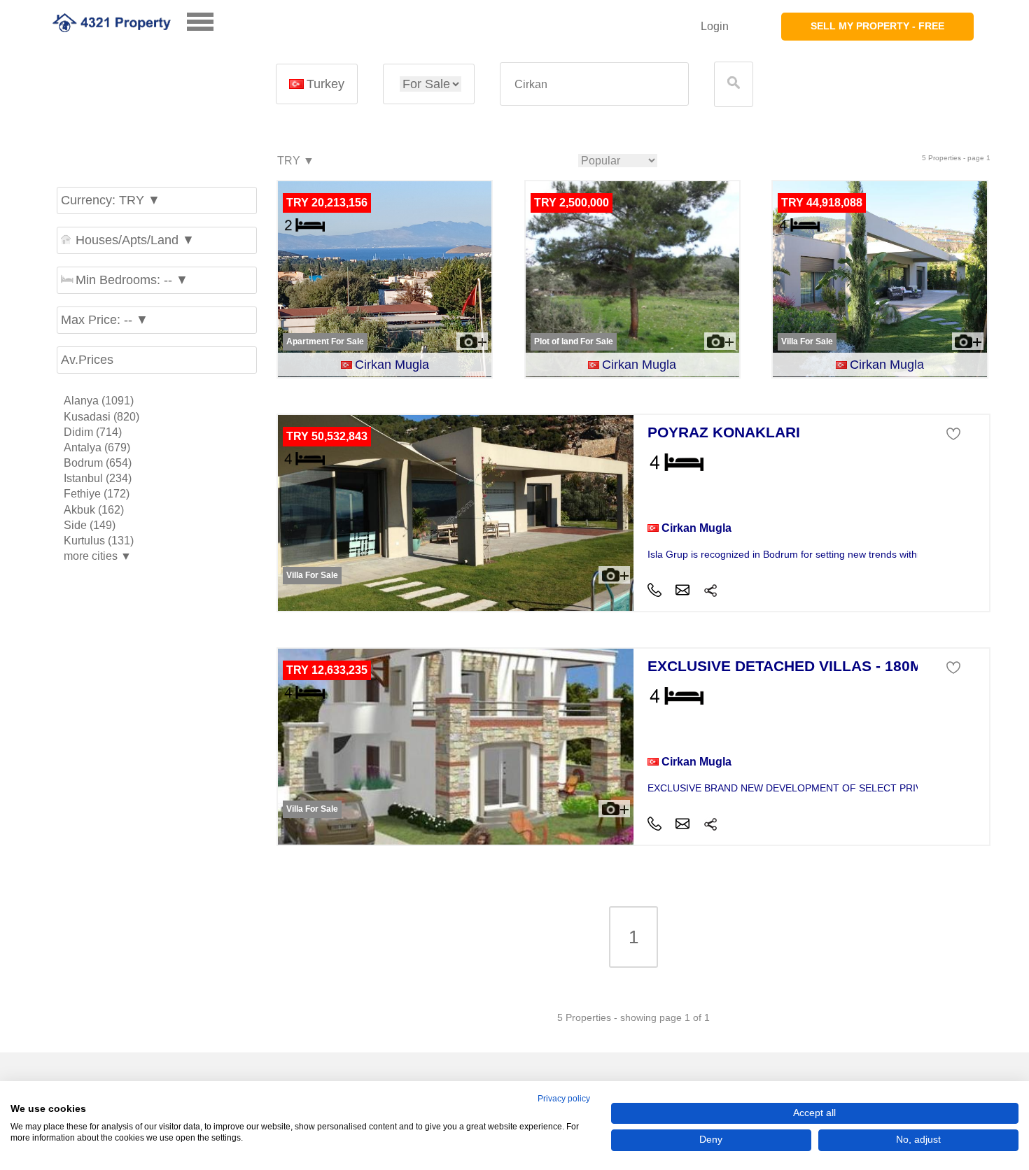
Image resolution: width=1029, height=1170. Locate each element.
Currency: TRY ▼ (110, 200)
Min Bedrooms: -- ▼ (132, 280)
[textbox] (594, 84)
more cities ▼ (98, 556)
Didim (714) (93, 432)
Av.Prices (87, 360)
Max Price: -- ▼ (104, 320)
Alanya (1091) (99, 401)
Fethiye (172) (97, 494)
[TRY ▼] (295, 161)
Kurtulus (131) (99, 541)
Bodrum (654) (98, 463)
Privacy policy (564, 1099)
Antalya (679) (97, 447)
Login (715, 26)
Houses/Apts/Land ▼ (135, 240)
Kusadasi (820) (101, 417)
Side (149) (89, 525)
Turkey (325, 84)
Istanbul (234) (98, 478)
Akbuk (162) (94, 510)
